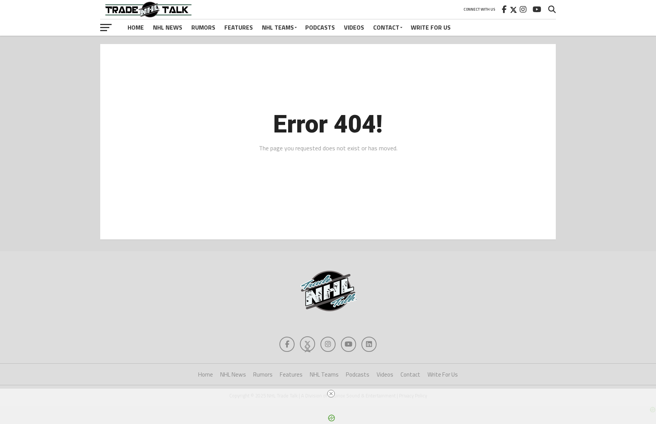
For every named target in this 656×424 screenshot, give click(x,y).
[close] (331, 393)
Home (136, 27)
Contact (386, 27)
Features (238, 27)
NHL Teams (278, 27)
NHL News (167, 27)
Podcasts (320, 27)
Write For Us (431, 27)
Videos (354, 27)
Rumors (203, 27)
